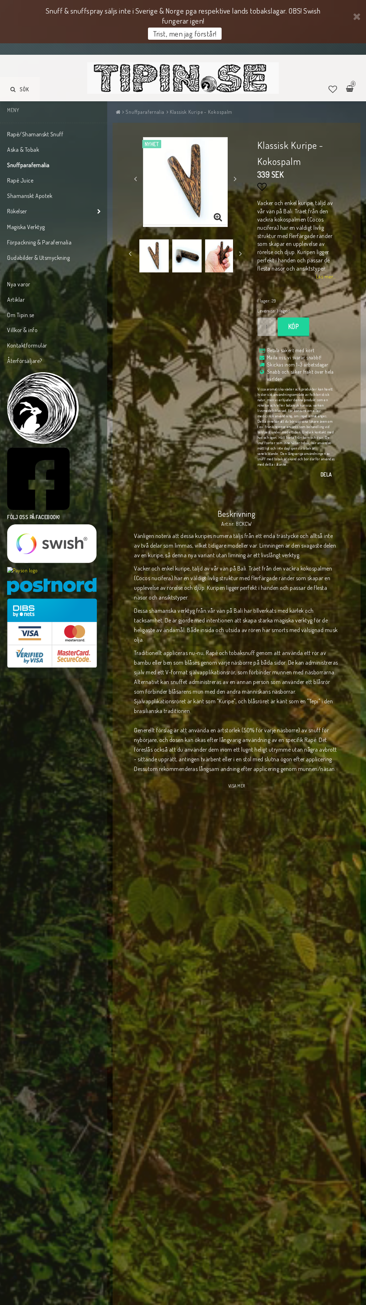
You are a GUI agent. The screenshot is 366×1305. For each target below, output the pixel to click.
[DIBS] (52, 633)
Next (235, 179)
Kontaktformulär (27, 345)
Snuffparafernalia (28, 165)
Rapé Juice (20, 180)
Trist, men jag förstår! (185, 33)
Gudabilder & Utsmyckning (38, 257)
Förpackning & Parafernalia (39, 242)
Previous (135, 179)
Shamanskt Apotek (29, 195)
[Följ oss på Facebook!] (38, 478)
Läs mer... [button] (326, 276)
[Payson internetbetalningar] (22, 570)
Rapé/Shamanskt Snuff (35, 134)
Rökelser (17, 211)
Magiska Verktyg (26, 227)
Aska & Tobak (23, 149)
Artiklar (16, 299)
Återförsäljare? (24, 360)
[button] (332, 89)
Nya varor (18, 284)
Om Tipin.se (20, 315)
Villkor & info (22, 330)
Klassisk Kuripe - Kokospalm (201, 112)
